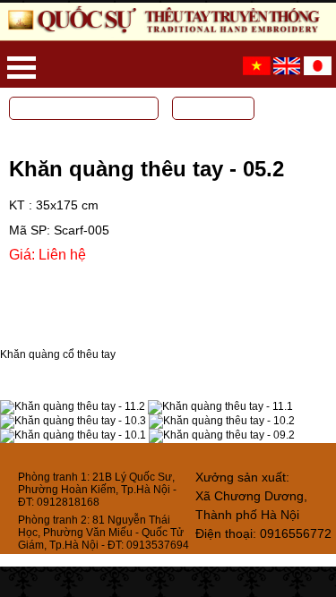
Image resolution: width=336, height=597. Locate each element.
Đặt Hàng (61, 282)
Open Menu (21, 67)
